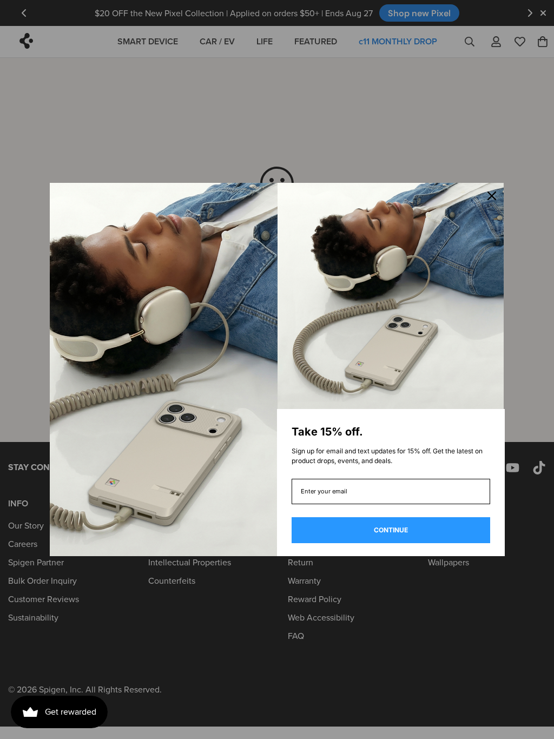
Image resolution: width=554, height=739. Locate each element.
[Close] (492, 196)
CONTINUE (391, 530)
